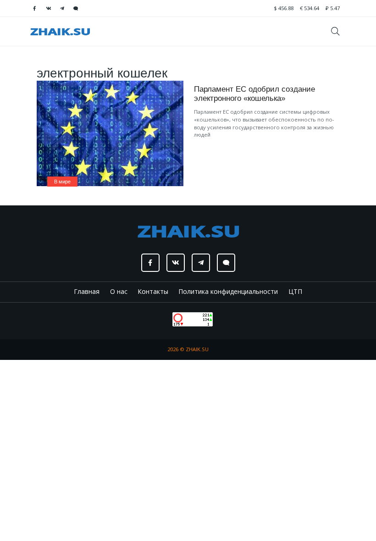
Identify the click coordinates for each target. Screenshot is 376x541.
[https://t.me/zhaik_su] (61, 8)
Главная (87, 291)
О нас (118, 291)
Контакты (153, 291)
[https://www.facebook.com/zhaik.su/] (34, 8)
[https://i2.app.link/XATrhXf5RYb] (75, 8)
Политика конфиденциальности (228, 291)
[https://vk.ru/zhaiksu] (48, 8)
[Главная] (60, 31)
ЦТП (295, 291)
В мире (62, 181)
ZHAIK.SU (197, 349)
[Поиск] (338, 31)
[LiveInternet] (163, 318)
